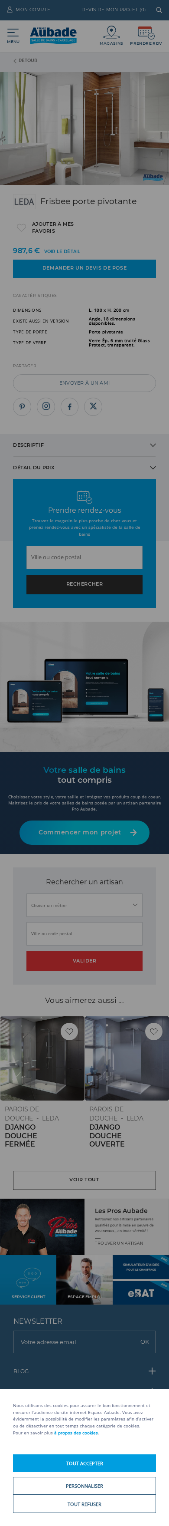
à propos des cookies (76, 1433)
